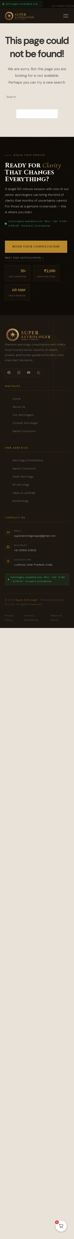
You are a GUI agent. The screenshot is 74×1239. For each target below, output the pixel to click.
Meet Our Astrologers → (24, 257)
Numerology (21, 501)
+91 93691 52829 (62, 6)
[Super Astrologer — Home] (20, 16)
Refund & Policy (56, 618)
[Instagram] (19, 372)
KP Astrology (21, 484)
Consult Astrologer (25, 423)
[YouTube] (28, 372)
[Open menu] (66, 16)
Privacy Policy (9, 618)
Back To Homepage (37, 114)
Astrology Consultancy (28, 460)
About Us (19, 407)
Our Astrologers (23, 415)
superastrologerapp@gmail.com (35, 536)
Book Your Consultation (36, 246)
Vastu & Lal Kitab (24, 493)
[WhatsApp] (38, 372)
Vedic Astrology (23, 476)
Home (17, 399)
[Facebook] (9, 372)
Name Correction (24, 431)
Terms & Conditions (31, 618)
